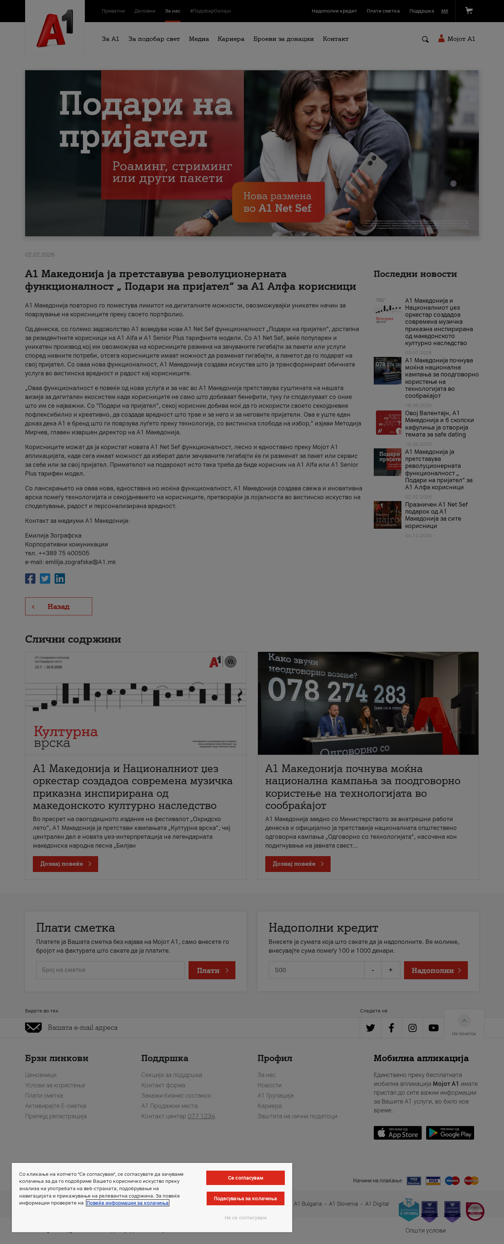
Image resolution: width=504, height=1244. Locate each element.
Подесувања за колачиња (245, 1198)
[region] (152, 1197)
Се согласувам (245, 1178)
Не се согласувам (245, 1217)
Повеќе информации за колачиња (128, 1203)
